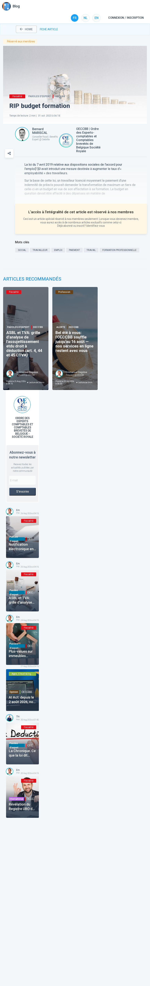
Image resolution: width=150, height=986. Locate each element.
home (29, 29)
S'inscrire (22, 491)
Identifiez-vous (95, 225)
